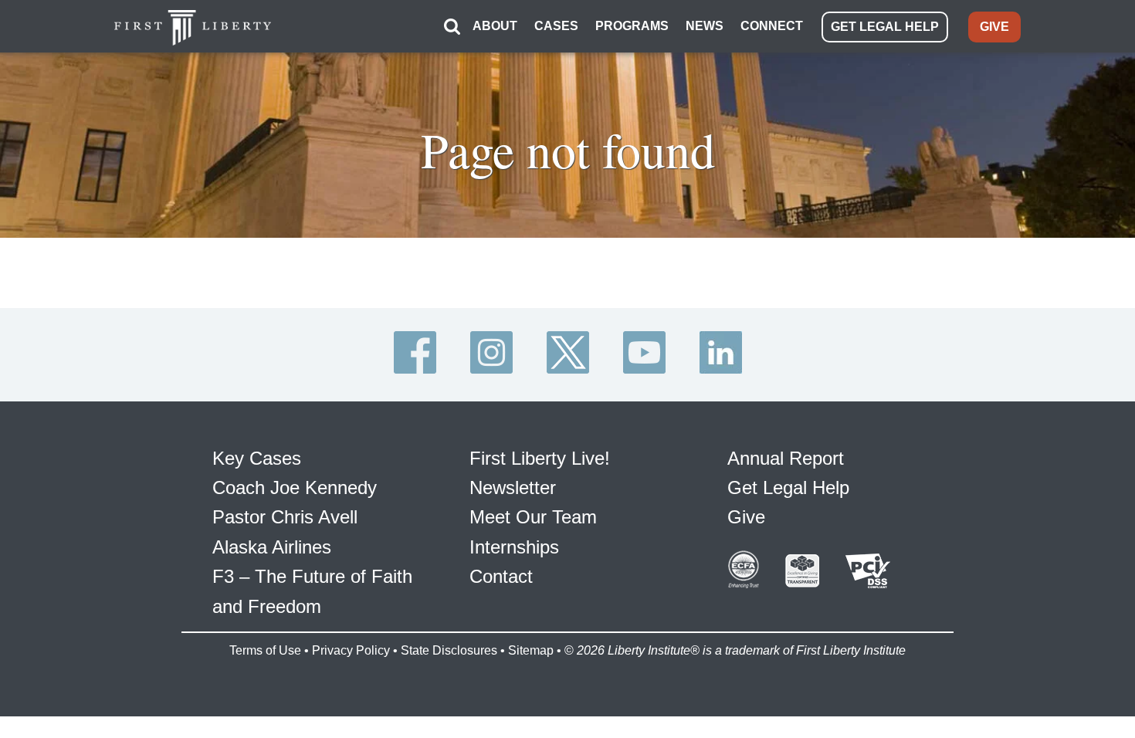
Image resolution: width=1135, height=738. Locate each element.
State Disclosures (449, 650)
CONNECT (771, 25)
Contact (501, 576)
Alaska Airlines (271, 547)
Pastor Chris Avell (284, 516)
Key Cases (256, 458)
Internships (514, 547)
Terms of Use (265, 650)
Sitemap (531, 650)
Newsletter (512, 487)
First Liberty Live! (539, 458)
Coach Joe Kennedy (294, 487)
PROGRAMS (632, 25)
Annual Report (785, 458)
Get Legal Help (788, 487)
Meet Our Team (533, 516)
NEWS (704, 25)
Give (746, 516)
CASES (556, 25)
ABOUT (495, 25)
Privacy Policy (351, 650)
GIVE (994, 26)
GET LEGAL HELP (885, 26)
